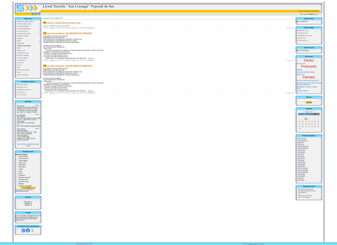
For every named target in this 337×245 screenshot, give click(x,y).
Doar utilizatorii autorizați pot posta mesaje (28, 144)
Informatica (22, 167)
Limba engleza (23, 160)
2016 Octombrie (303, 168)
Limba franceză (23, 158)
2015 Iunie (301, 160)
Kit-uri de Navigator (304, 197)
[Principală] (32, 15)
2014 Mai (300, 154)
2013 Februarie (302, 140)
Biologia (21, 183)
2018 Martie (301, 174)
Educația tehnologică (25, 186)
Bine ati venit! (301, 63)
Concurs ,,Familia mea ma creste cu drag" (64, 23)
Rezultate (18, 189)
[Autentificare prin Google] (32, 230)
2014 (52, 18)
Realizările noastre (23, 89)
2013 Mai (300, 142)
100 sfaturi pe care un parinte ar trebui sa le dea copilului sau (309, 83)
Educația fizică (23, 179)
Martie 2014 (309, 112)
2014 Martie (301, 150)
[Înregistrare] (36, 15)
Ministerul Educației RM (305, 189)
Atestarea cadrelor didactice (306, 72)
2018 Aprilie (301, 176)
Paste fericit (300, 74)
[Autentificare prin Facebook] (28, 230)
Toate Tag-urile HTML (305, 195)
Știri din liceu (21, 87)
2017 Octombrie (303, 170)
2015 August (302, 162)
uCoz (262, 243)
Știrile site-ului (21, 84)
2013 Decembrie (303, 148)
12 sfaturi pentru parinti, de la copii (307, 80)
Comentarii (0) (91, 60)
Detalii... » (91, 58)
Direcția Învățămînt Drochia (307, 191)
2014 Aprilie (301, 152)
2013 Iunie (301, 144)
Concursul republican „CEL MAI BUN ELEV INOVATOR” (69, 33)
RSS (316, 14)
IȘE (299, 194)
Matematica (22, 165)
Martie (57, 18)
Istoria (21, 173)
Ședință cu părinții (302, 90)
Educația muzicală (24, 177)
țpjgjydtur (300, 69)
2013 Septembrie (303, 146)
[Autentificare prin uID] (23, 230)
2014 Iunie (301, 156)
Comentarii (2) (91, 27)
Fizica (20, 171)
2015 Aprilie (301, 158)
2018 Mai (300, 178)
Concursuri (20, 94)
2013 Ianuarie (302, 138)
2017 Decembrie (303, 172)
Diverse (19, 92)
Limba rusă (22, 162)
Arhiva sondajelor (28, 189)
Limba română (23, 156)
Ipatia (73, 27)
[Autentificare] (39, 15)
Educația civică (23, 181)
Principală (46, 18)
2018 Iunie (301, 180)
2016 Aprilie (301, 166)
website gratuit (252, 243)
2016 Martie (301, 164)
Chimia (21, 169)
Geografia (22, 175)
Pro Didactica (302, 192)
